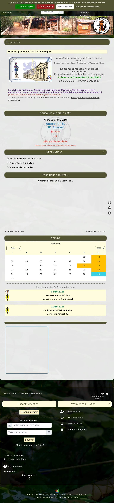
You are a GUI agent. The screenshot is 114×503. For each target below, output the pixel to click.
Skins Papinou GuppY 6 (46, 497)
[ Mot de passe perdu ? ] (29, 445)
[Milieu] (109, 207)
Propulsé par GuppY (36, 495)
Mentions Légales (77, 429)
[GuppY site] (57, 492)
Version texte (74, 423)
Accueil (24, 393)
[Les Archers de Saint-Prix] (57, 25)
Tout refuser (46, 6)
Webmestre (73, 411)
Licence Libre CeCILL (69, 497)
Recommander (75, 417)
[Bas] (109, 213)
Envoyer (29, 439)
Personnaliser (65, 6)
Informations (75, 152)
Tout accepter (26, 6)
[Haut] (109, 202)
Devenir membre (29, 412)
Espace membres (36, 403)
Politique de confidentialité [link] (87, 6)
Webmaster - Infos (91, 403)
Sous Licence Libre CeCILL (73, 495)
